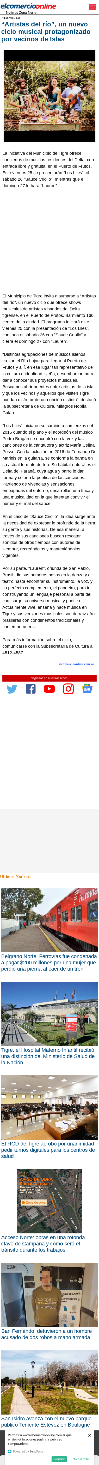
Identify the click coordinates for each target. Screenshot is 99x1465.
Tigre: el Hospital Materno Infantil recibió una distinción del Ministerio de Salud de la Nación (48, 1056)
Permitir (59, 1459)
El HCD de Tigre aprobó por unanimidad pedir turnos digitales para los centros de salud (48, 1150)
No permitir (81, 1459)
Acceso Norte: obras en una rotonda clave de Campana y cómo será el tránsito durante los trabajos (43, 1243)
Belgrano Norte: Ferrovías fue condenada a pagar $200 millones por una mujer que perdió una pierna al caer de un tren (49, 962)
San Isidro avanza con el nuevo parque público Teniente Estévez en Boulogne (46, 1422)
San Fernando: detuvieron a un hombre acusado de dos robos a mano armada (46, 1334)
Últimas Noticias (15, 876)
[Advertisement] (49, 240)
